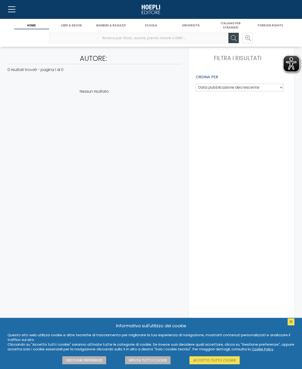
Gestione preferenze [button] (84, 360)
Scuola (151, 25)
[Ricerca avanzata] (248, 38)
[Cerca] (233, 38)
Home (31, 25)
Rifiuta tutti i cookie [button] (148, 360)
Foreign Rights (270, 25)
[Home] (151, 9)
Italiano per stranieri (231, 25)
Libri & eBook (71, 25)
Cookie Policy (262, 349)
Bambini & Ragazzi (111, 25)
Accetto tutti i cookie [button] (214, 360)
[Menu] (12, 9)
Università (191, 25)
